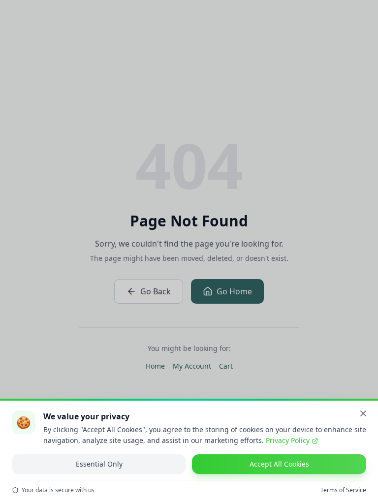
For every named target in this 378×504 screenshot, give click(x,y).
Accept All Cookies (279, 464)
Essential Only (99, 464)
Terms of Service (343, 490)
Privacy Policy (288, 440)
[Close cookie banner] (363, 413)
